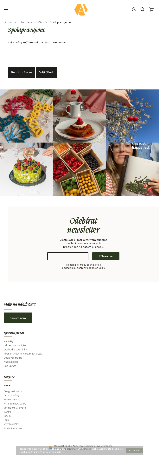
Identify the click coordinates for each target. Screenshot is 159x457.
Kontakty (8, 341)
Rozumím (134, 450)
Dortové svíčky (11, 395)
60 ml (7, 420)
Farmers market (12, 399)
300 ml (7, 416)
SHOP (7, 385)
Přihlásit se (106, 256)
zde (59, 451)
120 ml (7, 411)
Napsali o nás (11, 361)
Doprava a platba (13, 357)
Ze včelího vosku (13, 428)
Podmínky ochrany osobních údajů (23, 353)
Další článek (46, 72)
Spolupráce (10, 366)
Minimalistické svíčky (15, 403)
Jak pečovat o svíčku (15, 345)
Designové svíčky (13, 391)
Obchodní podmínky (15, 349)
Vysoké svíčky (11, 424)
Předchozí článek (21, 72)
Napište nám (18, 318)
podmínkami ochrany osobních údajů (83, 268)
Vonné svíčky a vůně (15, 407)
